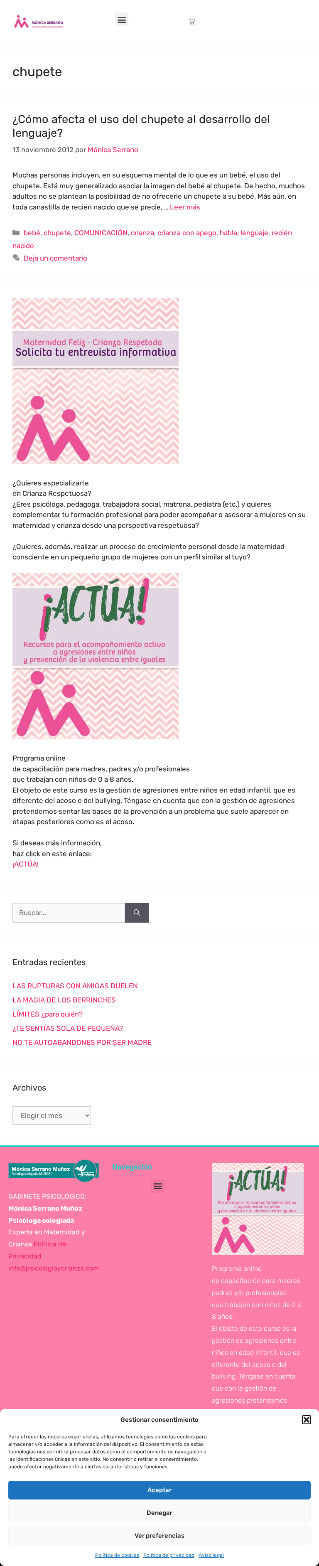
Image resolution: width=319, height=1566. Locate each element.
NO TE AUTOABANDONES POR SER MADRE (82, 1042)
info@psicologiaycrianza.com (53, 1268)
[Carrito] (192, 21)
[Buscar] (137, 913)
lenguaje (254, 233)
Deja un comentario (55, 258)
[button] (306, 1420)
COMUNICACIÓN (101, 233)
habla (228, 233)
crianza (142, 233)
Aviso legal (211, 1555)
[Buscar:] (68, 913)
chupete (57, 233)
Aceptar (159, 1490)
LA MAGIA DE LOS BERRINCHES (64, 1000)
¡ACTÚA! (25, 864)
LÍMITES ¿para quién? (47, 1014)
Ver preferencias (159, 1535)
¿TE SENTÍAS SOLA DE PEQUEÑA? (67, 1028)
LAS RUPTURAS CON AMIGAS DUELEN (75, 986)
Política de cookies (117, 1555)
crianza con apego (186, 233)
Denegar (159, 1513)
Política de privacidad (168, 1555)
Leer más (185, 207)
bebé (32, 233)
